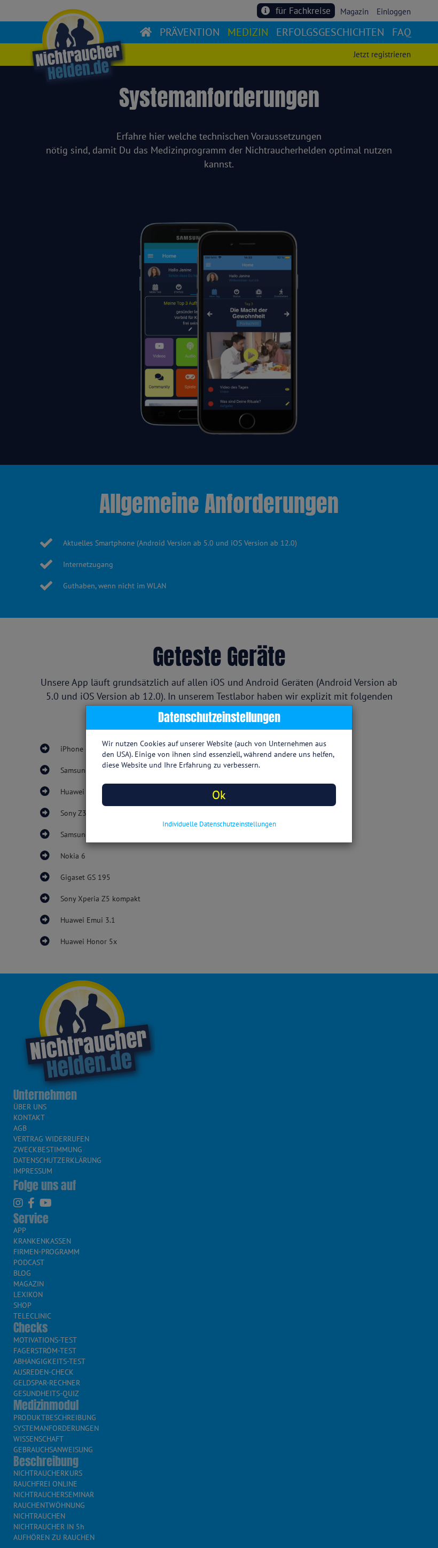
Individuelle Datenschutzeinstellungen (219, 824)
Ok (219, 794)
